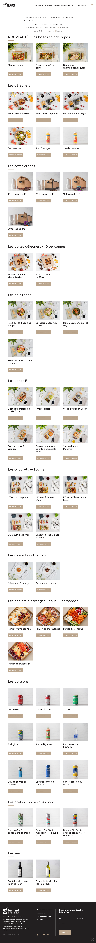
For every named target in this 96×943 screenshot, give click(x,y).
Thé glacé (13, 744)
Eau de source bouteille (70, 745)
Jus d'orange (43, 148)
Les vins (59, 31)
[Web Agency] (92, 939)
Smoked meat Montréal (70, 447)
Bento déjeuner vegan (75, 113)
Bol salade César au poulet (46, 324)
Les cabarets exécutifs (39, 24)
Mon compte (41, 913)
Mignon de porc (16, 65)
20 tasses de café (45, 194)
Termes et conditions (44, 916)
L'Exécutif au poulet (18, 497)
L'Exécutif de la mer (18, 534)
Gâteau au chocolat (46, 583)
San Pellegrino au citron (72, 783)
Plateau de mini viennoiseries (16, 276)
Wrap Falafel (43, 408)
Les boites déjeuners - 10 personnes (36, 21)
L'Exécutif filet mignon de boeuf (48, 536)
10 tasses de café (17, 194)
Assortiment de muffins (44, 276)
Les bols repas (56, 21)
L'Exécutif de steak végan (46, 498)
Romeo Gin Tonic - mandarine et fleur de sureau (48, 833)
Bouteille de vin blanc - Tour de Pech (48, 882)
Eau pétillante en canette (45, 783)
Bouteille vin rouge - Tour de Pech (19, 882)
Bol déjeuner (15, 148)
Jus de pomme (71, 148)
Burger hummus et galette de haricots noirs (46, 449)
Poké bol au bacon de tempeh (19, 324)
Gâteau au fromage (18, 583)
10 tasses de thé (71, 194)
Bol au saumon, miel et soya (75, 324)
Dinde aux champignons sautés (74, 66)
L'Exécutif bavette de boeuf (74, 498)
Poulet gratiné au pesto (45, 66)
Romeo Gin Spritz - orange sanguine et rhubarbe (73, 833)
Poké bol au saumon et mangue (20, 361)
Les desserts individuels (57, 24)
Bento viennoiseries (18, 113)
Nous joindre (65, 6)
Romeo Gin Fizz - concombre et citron (19, 831)
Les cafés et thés (68, 17)
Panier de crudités (73, 628)
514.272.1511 (82, 5)
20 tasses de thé (16, 228)
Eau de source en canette (17, 783)
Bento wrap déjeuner (47, 113)
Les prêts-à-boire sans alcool (44, 31)
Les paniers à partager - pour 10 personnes (43, 28)
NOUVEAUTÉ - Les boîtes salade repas (35, 17)
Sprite (66, 709)
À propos (57, 6)
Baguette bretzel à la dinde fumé (19, 410)
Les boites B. (67, 21)
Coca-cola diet (43, 709)
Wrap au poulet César (75, 408)
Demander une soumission (43, 6)
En (72, 6)
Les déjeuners (55, 17)
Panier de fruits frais (19, 663)
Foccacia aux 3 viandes (16, 447)
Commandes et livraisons (45, 910)
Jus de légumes (44, 744)
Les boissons (64, 28)
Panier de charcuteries (48, 628)
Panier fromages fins (19, 628)
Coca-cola (13, 709)
